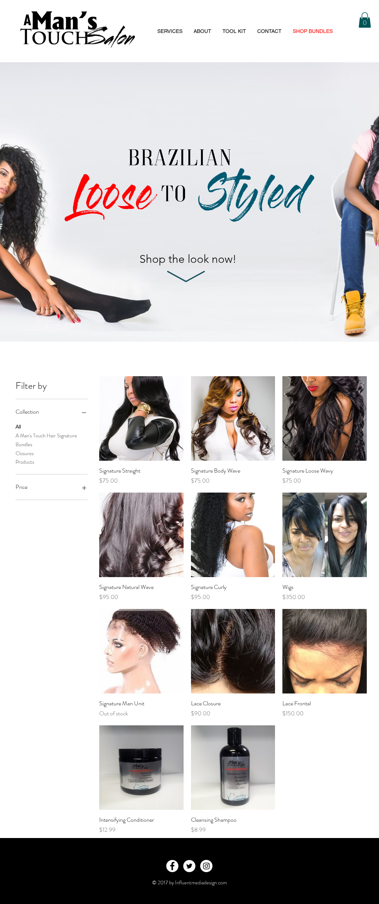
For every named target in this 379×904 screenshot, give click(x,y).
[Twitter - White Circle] (189, 866)
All (18, 426)
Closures (25, 453)
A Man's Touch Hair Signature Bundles (46, 440)
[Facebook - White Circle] (172, 866)
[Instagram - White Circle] (206, 866)
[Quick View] (141, 418)
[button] (364, 20)
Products (25, 462)
